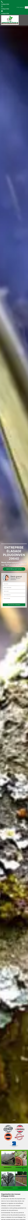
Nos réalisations (14, 569)
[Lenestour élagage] (10, 20)
